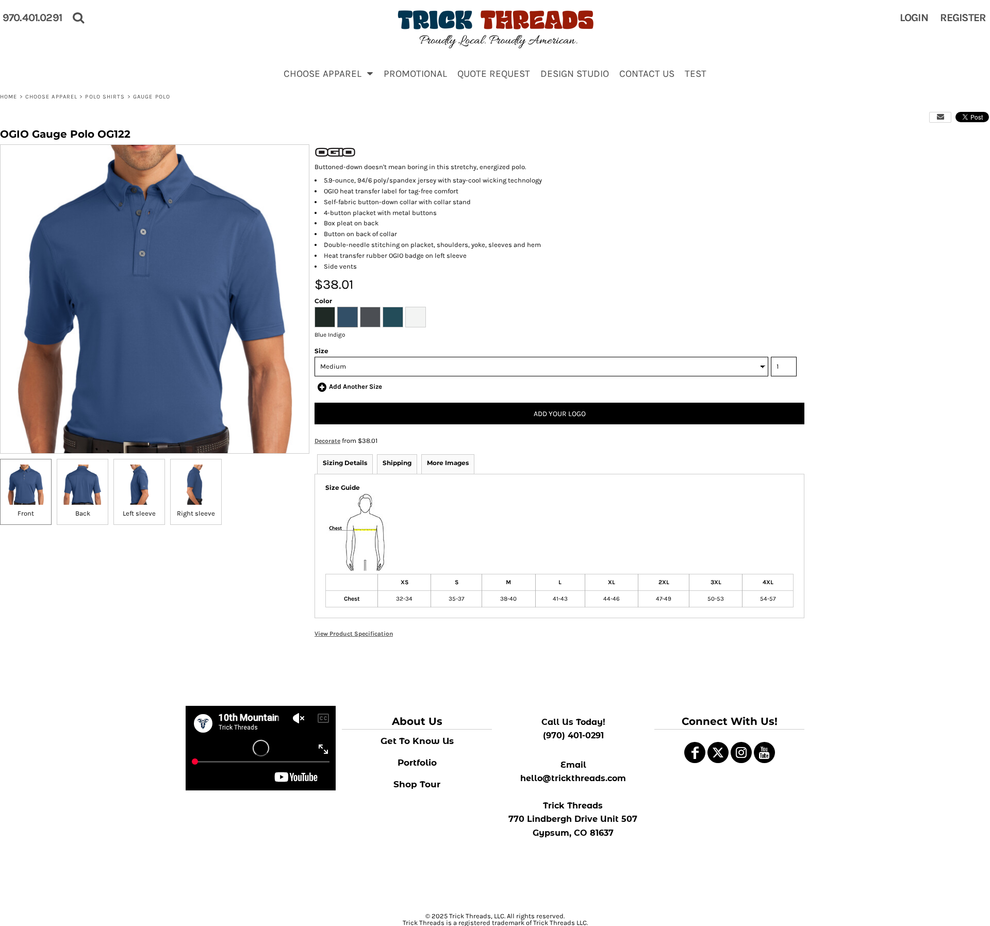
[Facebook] (694, 752)
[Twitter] (718, 752)
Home (8, 96)
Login (914, 17)
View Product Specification (354, 633)
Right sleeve (196, 513)
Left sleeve (139, 513)
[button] (328, 73)
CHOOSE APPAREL (51, 96)
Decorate (327, 440)
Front (26, 513)
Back (82, 513)
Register (963, 17)
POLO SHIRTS (105, 96)
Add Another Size (355, 386)
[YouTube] (764, 752)
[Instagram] (741, 752)
